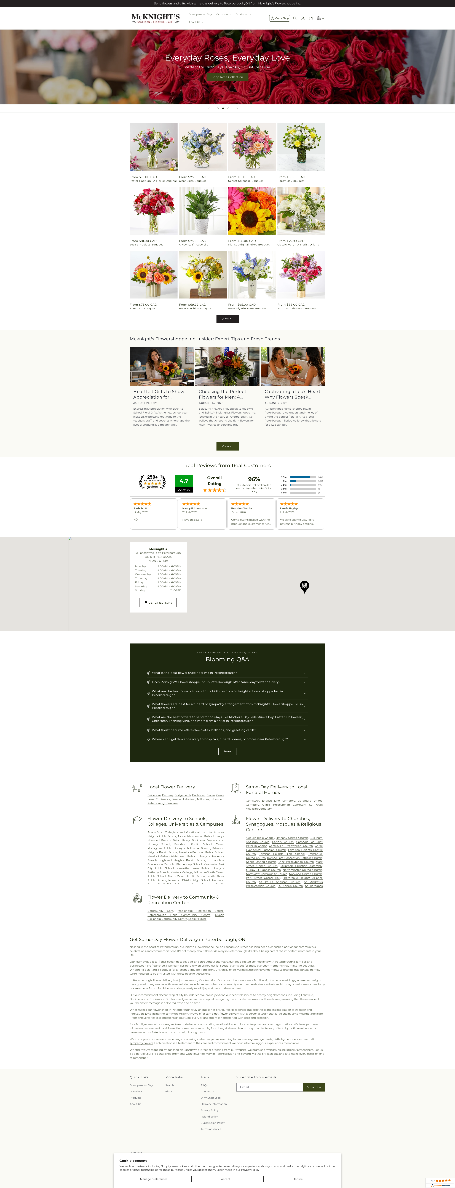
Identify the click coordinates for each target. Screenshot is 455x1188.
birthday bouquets (286, 1039)
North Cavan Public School (186, 876)
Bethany (167, 795)
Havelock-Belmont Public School (201, 852)
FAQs (204, 1085)
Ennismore (163, 799)
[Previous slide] (209, 108)
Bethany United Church (292, 837)
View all (227, 319)
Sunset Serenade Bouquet (245, 180)
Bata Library (181, 840)
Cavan (211, 795)
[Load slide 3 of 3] (228, 108)
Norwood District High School (189, 880)
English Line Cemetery (278, 800)
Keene (176, 799)
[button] (224, 14)
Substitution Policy (213, 1122)
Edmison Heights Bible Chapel (282, 853)
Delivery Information (214, 1104)
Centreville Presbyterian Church (291, 845)
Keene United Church (261, 861)
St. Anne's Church (290, 886)
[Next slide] (237, 108)
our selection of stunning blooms (151, 988)
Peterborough (157, 803)
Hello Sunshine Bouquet (195, 308)
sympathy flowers (141, 1043)
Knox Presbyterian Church (296, 861)
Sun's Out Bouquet (142, 308)
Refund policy (209, 1116)
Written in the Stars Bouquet (297, 308)
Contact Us (208, 1091)
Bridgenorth (183, 795)
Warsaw (172, 803)
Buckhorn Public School (193, 844)
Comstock (252, 800)
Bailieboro (154, 795)
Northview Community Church (266, 874)
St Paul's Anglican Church (280, 882)
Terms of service (211, 1129)
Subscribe (314, 1087)
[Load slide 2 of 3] (223, 108)
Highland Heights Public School (182, 860)
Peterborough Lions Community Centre (179, 915)
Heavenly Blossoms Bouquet (247, 308)
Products (135, 1097)
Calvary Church (283, 842)
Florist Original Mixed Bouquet (249, 244)
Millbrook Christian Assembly (301, 866)
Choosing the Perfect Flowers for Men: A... (222, 394)
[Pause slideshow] (246, 108)
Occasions (136, 1091)
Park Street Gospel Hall (263, 878)
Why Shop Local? (212, 1097)
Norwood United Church (305, 874)
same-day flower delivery (222, 1013)
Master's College (181, 872)
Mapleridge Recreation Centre (201, 910)
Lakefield (189, 799)
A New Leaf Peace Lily (193, 244)
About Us (135, 1104)
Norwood (218, 799)
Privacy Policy (250, 1169)
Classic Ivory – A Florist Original (298, 244)
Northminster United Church (302, 870)
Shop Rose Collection (227, 77)
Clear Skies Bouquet (192, 180)
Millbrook (203, 799)
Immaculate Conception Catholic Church (294, 858)
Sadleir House (197, 918)
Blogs (169, 1091)
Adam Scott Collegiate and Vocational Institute (180, 832)
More (227, 751)
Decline (298, 1179)
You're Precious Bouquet (146, 244)
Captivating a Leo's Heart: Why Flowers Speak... (293, 394)
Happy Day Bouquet (290, 180)
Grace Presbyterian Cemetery (284, 804)
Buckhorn (198, 795)
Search (169, 1085)
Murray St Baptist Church (263, 870)
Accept (225, 1179)
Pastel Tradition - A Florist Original (153, 180)
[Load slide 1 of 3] (217, 108)
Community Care (160, 910)
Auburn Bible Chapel (260, 837)
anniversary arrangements (254, 1039)
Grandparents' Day (141, 1085)
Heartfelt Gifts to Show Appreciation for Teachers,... (158, 394)
